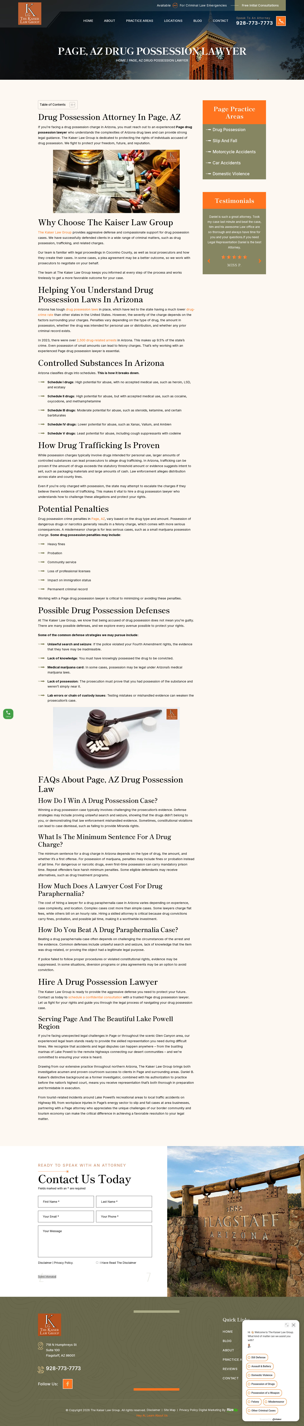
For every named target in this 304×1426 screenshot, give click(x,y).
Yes (157, 721)
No (146, 721)
